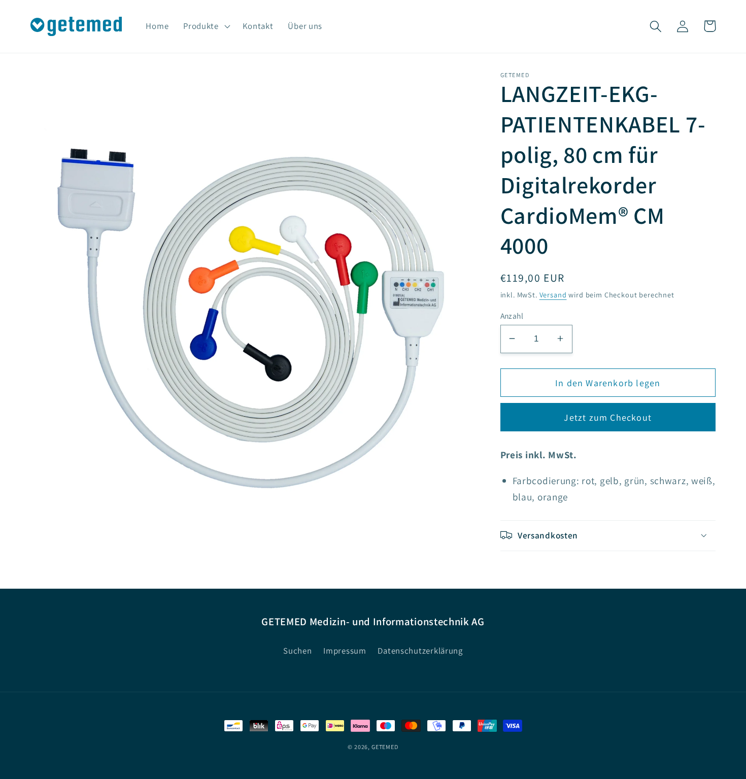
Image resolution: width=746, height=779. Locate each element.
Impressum (344, 650)
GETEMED (384, 747)
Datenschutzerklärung (420, 650)
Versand (553, 294)
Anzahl (512, 315)
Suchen (297, 650)
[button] (205, 26)
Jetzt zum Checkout (608, 417)
